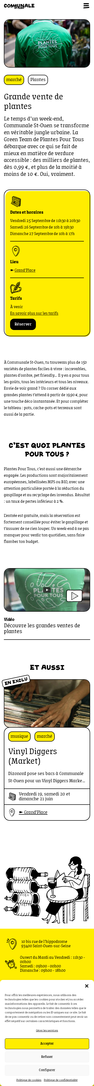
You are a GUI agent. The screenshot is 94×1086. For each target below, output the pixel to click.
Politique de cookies (28, 1080)
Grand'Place (24, 270)
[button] (86, 986)
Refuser (47, 1057)
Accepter (47, 1044)
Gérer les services (47, 1030)
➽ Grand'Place (33, 812)
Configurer (47, 1070)
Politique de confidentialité (61, 1080)
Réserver (23, 324)
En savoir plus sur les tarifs (34, 313)
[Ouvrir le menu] (86, 6)
